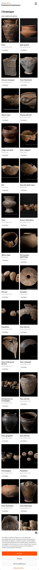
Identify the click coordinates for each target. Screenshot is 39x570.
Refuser (19, 558)
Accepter (19, 553)
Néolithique (4, 117)
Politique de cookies (18, 568)
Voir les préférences (19, 564)
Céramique (5, 50)
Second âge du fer (6, 47)
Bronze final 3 (24, 294)
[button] (36, 533)
